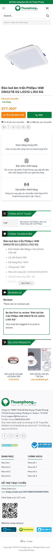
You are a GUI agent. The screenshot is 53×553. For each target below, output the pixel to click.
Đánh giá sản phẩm (9, 99)
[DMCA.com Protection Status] (9, 445)
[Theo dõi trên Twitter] (17, 436)
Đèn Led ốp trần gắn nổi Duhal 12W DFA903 (13, 375)
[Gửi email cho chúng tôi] (23, 436)
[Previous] (2, 366)
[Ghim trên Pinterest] (23, 127)
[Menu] (3, 8)
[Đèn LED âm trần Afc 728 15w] (39, 359)
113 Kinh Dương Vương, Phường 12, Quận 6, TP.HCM (24, 413)
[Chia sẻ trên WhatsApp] (3, 127)
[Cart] (47, 8)
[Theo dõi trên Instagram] (11, 436)
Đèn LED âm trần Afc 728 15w (39, 375)
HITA (45, 149)
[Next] (51, 366)
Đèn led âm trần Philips (29, 222)
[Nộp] (47, 15)
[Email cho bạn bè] (18, 127)
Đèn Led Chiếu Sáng (19, 22)
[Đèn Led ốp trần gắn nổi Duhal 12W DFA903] (13, 359)
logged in (24, 324)
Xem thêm (25, 283)
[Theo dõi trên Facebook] (4, 436)
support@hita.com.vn (17, 416)
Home (6, 22)
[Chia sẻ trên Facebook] (9, 127)
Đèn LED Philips (36, 224)
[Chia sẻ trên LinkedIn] (28, 127)
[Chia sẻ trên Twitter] (13, 127)
